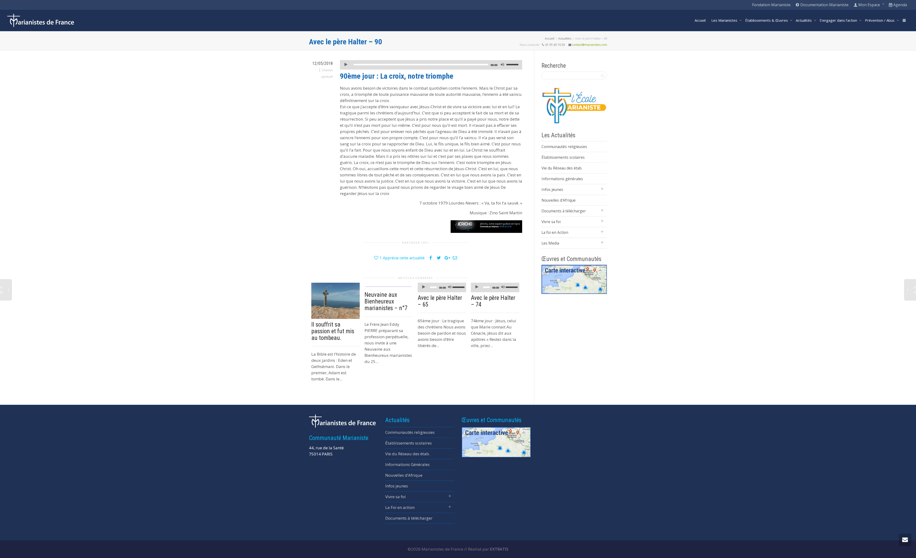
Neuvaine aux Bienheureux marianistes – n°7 (385, 301)
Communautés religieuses (564, 146)
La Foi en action (400, 507)
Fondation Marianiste (771, 4)
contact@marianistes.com (589, 45)
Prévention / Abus (880, 20)
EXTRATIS (499, 549)
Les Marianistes (724, 20)
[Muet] (502, 65)
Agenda (899, 4)
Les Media (550, 243)
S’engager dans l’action (839, 20)
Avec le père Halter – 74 (493, 301)
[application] (431, 65)
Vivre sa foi (551, 221)
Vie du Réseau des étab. (561, 168)
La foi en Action (554, 232)
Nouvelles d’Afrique (558, 200)
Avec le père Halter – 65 (440, 301)
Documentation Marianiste (823, 4)
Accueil (700, 20)
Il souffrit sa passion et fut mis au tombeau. (332, 331)
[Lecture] (346, 65)
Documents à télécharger (563, 211)
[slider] (513, 64)
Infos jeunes (552, 189)
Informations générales (562, 178)
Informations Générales (407, 464)
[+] (335, 301)
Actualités (804, 20)
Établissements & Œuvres (767, 20)
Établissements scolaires (563, 157)
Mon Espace (869, 4)
